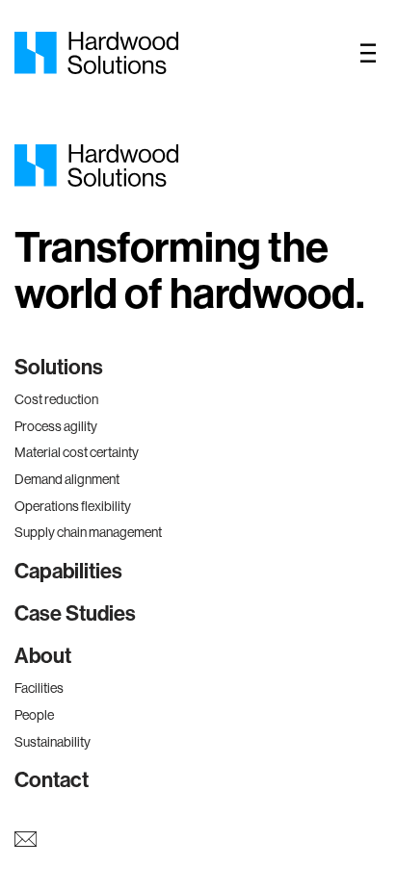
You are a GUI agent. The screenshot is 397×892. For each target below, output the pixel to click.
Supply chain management (88, 532)
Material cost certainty (76, 452)
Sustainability (52, 742)
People (34, 715)
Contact (51, 780)
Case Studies (75, 613)
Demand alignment (66, 479)
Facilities (39, 688)
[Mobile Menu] (368, 52)
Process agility (55, 426)
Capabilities (68, 571)
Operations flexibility (72, 506)
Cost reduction (56, 399)
